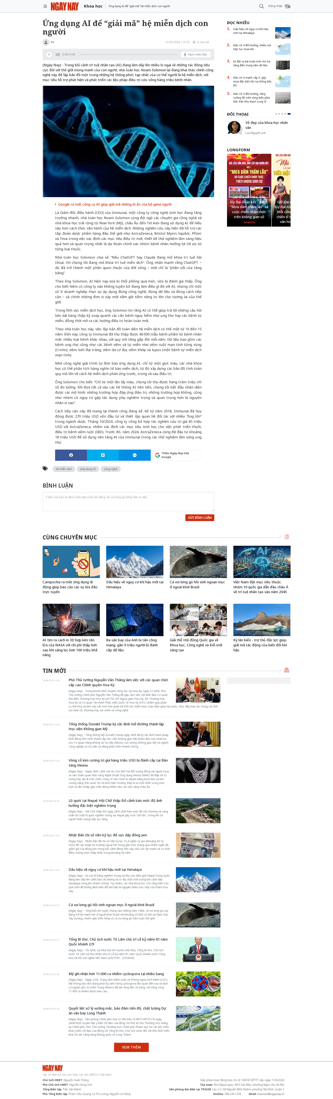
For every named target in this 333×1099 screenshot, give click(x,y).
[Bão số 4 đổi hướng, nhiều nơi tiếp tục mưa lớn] (283, 49)
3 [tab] (283, 114)
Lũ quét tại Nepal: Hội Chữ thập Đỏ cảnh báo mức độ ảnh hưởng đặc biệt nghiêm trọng (115, 803)
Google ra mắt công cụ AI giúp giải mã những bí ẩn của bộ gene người (115, 204)
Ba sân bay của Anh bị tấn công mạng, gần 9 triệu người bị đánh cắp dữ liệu (132, 645)
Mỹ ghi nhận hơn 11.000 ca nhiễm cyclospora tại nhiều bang (116, 973)
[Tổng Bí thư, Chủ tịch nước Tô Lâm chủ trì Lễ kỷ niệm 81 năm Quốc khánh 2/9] (198, 949)
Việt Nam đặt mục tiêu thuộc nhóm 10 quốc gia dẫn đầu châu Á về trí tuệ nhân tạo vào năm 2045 (260, 587)
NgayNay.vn (65, 6)
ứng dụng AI (88, 469)
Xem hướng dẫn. (191, 471)
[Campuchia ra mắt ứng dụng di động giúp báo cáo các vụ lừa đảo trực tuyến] (71, 562)
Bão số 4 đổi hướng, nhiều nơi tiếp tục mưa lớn (252, 47)
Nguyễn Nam (254, 137)
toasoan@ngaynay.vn (270, 1094)
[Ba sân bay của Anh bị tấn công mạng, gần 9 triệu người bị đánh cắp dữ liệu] (134, 620)
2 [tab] (280, 114)
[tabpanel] (259, 129)
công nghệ (110, 469)
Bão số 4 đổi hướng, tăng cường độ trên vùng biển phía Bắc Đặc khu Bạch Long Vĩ (251, 97)
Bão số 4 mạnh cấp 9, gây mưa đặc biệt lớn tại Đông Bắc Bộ (252, 81)
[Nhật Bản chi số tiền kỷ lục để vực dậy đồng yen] (198, 845)
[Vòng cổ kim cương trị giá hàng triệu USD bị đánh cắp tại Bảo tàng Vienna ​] (198, 770)
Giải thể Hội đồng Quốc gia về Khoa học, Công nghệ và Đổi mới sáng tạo (196, 645)
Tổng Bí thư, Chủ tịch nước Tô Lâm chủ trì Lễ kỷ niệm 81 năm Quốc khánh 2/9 (118, 942)
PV (52, 42)
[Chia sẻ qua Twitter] (103, 455)
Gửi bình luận (200, 517)
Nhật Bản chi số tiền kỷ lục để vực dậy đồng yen (108, 835)
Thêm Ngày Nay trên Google (175, 455)
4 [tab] (287, 114)
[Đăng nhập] (287, 6)
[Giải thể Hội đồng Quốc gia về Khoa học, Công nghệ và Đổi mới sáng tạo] (198, 620)
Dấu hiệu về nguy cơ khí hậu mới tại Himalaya (250, 31)
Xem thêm (131, 1047)
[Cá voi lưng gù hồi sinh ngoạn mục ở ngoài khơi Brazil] (198, 562)
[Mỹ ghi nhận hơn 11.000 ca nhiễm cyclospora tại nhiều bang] (198, 983)
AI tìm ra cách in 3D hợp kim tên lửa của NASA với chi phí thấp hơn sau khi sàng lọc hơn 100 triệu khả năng (70, 647)
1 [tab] (276, 114)
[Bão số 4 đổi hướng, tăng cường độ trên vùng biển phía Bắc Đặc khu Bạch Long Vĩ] (283, 97)
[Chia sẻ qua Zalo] (135, 455)
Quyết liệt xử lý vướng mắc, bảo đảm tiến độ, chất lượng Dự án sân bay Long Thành (117, 1011)
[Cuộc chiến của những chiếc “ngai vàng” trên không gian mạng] (234, 127)
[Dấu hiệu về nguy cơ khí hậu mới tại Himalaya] (283, 33)
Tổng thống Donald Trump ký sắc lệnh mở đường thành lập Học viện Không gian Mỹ (116, 726)
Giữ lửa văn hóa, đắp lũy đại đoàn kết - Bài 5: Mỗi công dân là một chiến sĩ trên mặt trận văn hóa (249, 212)
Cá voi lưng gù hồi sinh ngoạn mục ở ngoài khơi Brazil (197, 584)
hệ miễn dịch (64, 469)
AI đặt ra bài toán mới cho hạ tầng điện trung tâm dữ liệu (251, 63)
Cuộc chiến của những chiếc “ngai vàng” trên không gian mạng (268, 127)
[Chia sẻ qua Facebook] (71, 455)
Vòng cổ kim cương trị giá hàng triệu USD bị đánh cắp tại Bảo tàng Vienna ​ (118, 763)
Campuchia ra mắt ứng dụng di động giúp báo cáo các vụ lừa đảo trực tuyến (70, 587)
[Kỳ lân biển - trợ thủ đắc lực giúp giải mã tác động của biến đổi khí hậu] (262, 620)
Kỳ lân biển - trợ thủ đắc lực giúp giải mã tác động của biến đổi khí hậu (260, 645)
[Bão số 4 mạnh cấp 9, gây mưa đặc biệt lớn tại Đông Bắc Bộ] (283, 81)
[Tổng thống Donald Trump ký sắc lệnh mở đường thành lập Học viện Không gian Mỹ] (198, 734)
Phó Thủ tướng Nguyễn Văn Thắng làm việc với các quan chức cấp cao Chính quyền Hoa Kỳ (118, 682)
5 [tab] (290, 114)
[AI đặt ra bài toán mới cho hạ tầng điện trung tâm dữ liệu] (283, 65)
